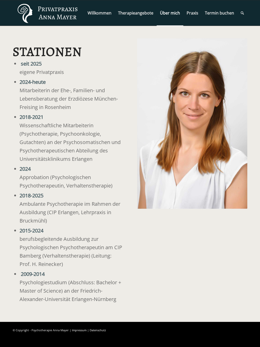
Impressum (79, 330)
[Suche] (242, 13)
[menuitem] (99, 13)
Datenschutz (98, 330)
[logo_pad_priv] (48, 13)
